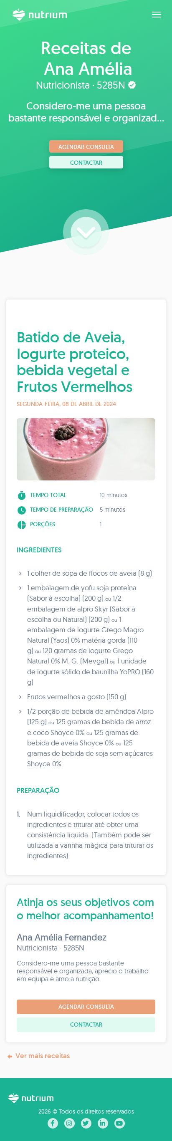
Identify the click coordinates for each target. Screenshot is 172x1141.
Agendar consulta (86, 147)
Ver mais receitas (42, 1055)
